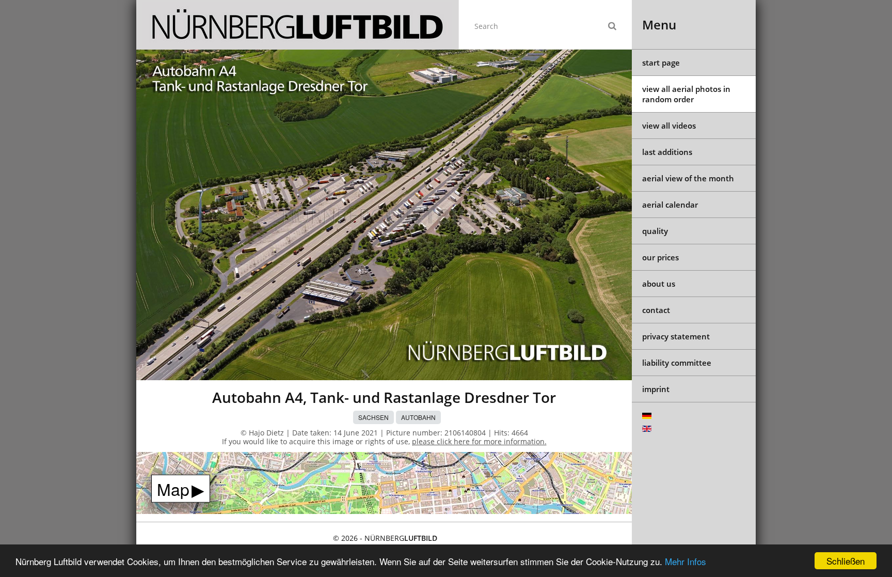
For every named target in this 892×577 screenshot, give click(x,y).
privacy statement (676, 336)
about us (658, 283)
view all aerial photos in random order (686, 94)
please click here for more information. (479, 441)
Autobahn (418, 417)
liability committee (676, 362)
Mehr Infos (685, 561)
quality (655, 231)
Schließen (845, 560)
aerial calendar (670, 204)
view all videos (669, 125)
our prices (660, 257)
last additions (667, 152)
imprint (656, 389)
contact (656, 310)
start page (661, 62)
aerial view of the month (688, 178)
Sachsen (373, 417)
